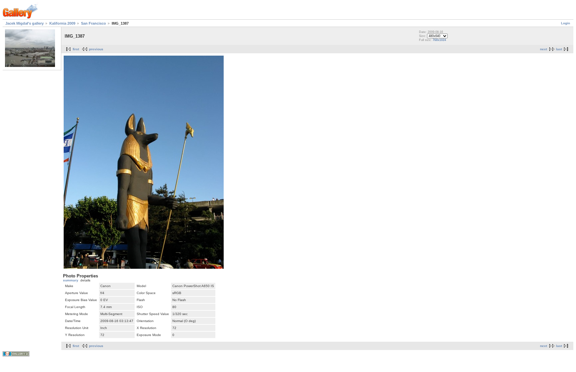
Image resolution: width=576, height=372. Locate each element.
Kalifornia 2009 (62, 23)
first (76, 49)
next (543, 49)
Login (565, 23)
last (559, 49)
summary (70, 280)
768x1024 (439, 40)
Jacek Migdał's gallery (24, 23)
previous (96, 49)
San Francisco (93, 23)
